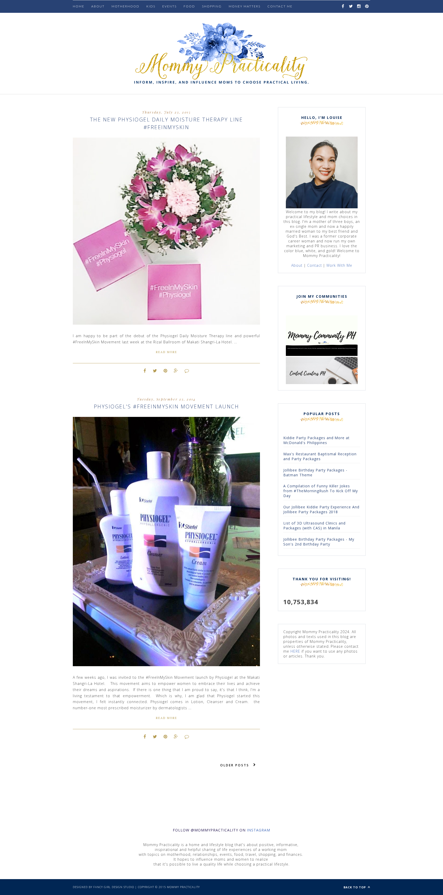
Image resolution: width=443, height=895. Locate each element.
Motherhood (125, 6)
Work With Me (339, 265)
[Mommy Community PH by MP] (322, 354)
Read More (166, 352)
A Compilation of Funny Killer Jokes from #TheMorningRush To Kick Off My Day (320, 490)
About (98, 6)
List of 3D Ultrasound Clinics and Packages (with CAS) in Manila (314, 525)
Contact (314, 265)
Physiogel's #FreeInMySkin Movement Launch (166, 406)
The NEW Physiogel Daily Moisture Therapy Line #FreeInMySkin (166, 123)
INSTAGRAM (258, 830)
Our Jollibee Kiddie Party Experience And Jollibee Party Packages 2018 (321, 509)
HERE (295, 651)
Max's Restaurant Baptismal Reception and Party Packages (320, 456)
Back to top (355, 887)
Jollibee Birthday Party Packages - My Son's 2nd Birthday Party (318, 542)
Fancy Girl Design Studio (113, 887)
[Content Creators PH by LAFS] (322, 382)
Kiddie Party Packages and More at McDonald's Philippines (316, 440)
